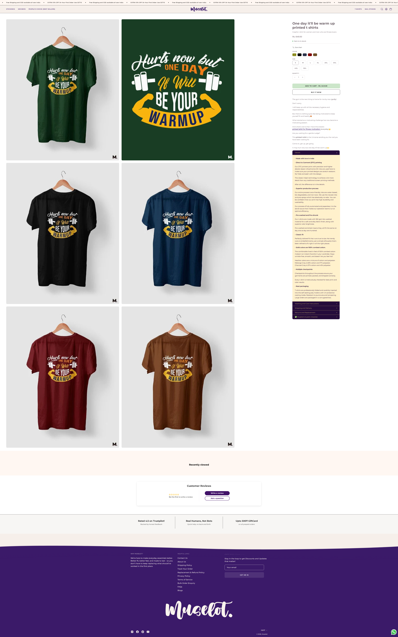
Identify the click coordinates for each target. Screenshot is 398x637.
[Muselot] (199, 9)
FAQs (180, 587)
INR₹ (263, 630)
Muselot (264, 634)
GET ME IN (244, 575)
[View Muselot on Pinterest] (142, 631)
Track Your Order (185, 569)
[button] (358, 9)
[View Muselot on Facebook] (137, 631)
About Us (182, 562)
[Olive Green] (294, 54)
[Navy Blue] (305, 54)
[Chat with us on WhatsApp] (394, 635)
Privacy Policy (184, 576)
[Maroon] (310, 54)
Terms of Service (185, 580)
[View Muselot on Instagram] (132, 631)
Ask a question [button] (217, 498)
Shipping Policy (185, 565)
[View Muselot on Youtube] (147, 631)
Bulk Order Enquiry (186, 583)
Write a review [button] (217, 493)
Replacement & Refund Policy (191, 572)
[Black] (300, 54)
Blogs (180, 590)
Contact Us (182, 558)
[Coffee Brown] (315, 54)
